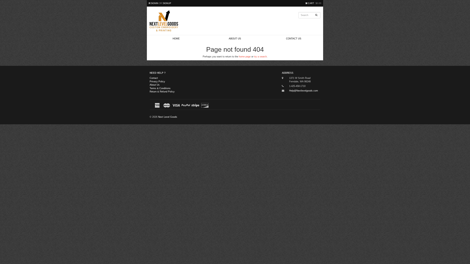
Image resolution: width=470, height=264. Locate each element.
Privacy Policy (157, 81)
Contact (154, 78)
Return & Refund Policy (162, 91)
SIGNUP (167, 3)
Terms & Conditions (160, 88)
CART (310, 3)
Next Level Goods (167, 116)
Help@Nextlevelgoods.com (303, 90)
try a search (260, 56)
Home (176, 38)
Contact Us (293, 38)
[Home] (206, 20)
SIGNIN (155, 3)
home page (245, 56)
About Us (235, 38)
